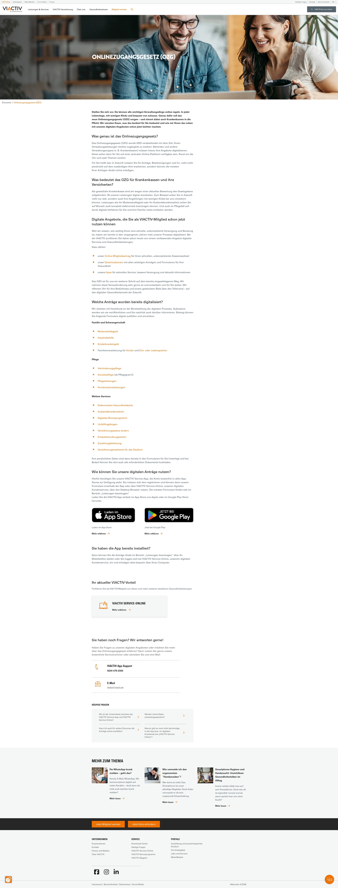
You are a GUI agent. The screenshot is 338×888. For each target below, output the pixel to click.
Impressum (97, 884)
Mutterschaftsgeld (108, 331)
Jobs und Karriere (179, 853)
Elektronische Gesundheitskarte (115, 405)
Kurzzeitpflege (106, 374)
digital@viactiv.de (115, 687)
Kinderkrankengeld (108, 344)
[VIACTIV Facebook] (97, 873)
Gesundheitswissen (98, 9)
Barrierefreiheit (323, 2)
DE (333, 2)
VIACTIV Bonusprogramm (143, 854)
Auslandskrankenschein (111, 411)
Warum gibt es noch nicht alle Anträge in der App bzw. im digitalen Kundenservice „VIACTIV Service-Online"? (162, 732)
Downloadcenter (114, 262)
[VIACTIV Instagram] (106, 873)
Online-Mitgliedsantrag (118, 255)
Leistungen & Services (38, 9)
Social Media (138, 884)
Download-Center (139, 843)
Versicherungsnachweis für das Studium (120, 449)
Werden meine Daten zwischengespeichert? (155, 715)
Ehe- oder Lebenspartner (153, 350)
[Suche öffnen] (132, 9)
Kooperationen (98, 843)
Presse (52, 2)
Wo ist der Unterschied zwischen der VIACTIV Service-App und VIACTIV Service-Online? (116, 717)
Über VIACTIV (98, 854)
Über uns (81, 9)
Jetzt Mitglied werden (108, 824)
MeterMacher (30, 2)
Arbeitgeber (17, 2)
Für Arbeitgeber (178, 850)
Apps (109, 272)
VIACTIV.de (6, 2)
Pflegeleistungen (107, 381)
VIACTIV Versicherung (63, 9)
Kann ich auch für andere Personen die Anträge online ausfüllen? (116, 729)
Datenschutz (124, 884)
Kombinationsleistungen (111, 387)
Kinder (130, 350)
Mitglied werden (119, 9)
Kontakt (312, 2)
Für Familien (42, 2)
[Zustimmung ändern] (8, 879)
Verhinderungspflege (109, 368)
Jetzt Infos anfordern (144, 824)
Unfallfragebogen (107, 424)
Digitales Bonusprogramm (112, 417)
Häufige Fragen (301, 2)
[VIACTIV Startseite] (12, 9)
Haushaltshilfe (106, 337)
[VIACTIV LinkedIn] (116, 873)
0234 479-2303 (115, 670)
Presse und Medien (100, 850)
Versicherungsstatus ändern (113, 430)
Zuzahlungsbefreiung (109, 443)
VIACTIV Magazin (139, 857)
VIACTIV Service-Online (323, 9)
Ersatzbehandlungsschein (112, 436)
